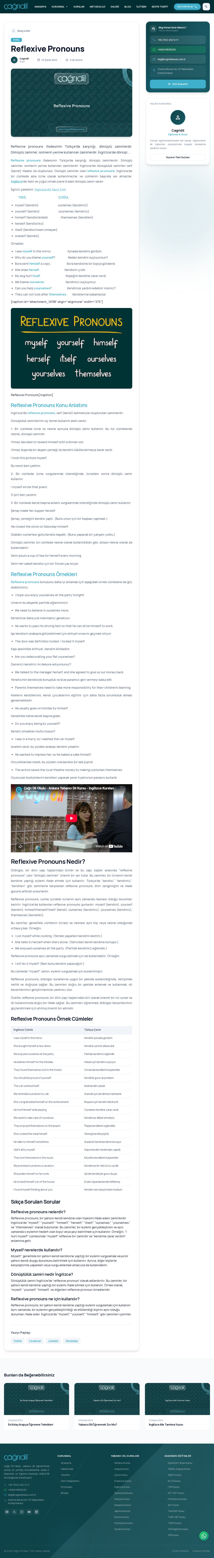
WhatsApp (72, 1340)
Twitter (18, 1340)
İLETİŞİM (141, 6)
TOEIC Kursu (173, 1523)
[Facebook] (7, 1512)
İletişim (63, 1493)
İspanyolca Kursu (122, 1493)
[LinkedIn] (36, 1512)
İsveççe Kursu (120, 1499)
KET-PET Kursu (174, 1493)
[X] (14, 1512)
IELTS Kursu (172, 1481)
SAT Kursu (172, 1505)
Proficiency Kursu (176, 1499)
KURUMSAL (60, 7)
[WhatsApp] (204, 1536)
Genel (16, 39)
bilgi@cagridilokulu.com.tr (22, 1494)
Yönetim (64, 1474)
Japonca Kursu (120, 1511)
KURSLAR (79, 6)
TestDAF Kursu (174, 1511)
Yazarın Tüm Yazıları (178, 157)
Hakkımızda (65, 1468)
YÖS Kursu (172, 1535)
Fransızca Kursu (121, 1481)
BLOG (127, 6)
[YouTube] (29, 1512)
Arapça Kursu (120, 1468)
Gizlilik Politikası (180, 1550)
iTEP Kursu (172, 1487)
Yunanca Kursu (120, 1529)
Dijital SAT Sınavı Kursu (178, 1462)
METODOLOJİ (97, 6)
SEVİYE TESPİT (160, 6)
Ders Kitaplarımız (68, 1481)
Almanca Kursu (120, 1462)
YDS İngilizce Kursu (176, 1529)
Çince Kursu (119, 1474)
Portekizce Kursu (122, 1523)
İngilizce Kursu (120, 1487)
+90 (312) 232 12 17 (19, 1484)
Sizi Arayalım (178, 84)
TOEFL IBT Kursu (175, 1517)
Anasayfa (64, 1462)
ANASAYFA (40, 6)
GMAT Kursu (173, 1474)
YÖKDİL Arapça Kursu (177, 1468)
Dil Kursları (65, 1487)
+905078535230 (17, 1489)
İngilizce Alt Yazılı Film (50, 189)
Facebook (35, 1340)
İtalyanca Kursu (121, 1505)
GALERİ (115, 6)
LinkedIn (53, 1340)
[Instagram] (22, 1512)
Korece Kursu (120, 1517)
